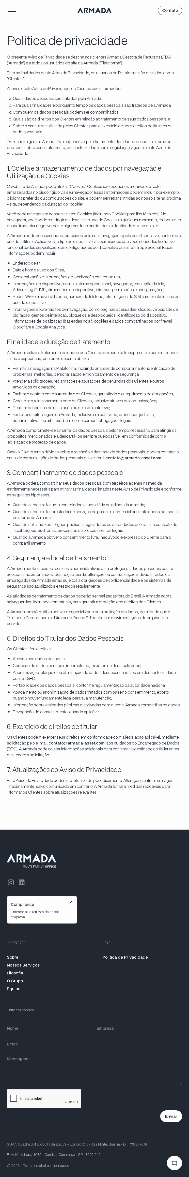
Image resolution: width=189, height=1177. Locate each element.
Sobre (12, 957)
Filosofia (15, 973)
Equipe (13, 988)
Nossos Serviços (23, 965)
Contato (170, 10)
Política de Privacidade (125, 957)
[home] (94, 10)
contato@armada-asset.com (133, 458)
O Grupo (15, 980)
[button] (12, 10)
